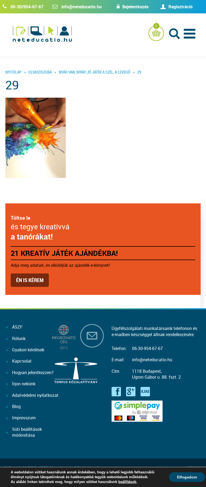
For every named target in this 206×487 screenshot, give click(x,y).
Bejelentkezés (135, 7)
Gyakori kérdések (28, 350)
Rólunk (18, 338)
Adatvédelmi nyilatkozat (35, 395)
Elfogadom (187, 477)
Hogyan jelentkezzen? (33, 372)
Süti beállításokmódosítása (27, 432)
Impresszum (24, 418)
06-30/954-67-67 (26, 7)
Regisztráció (180, 7)
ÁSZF (17, 327)
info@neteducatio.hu (81, 7)
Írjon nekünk (23, 384)
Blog (16, 406)
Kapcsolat (22, 361)
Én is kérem (29, 280)
